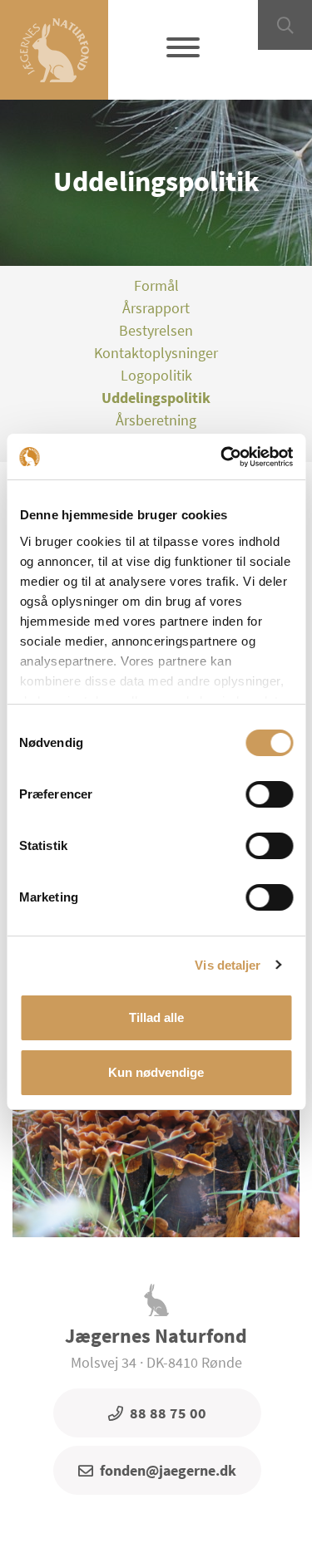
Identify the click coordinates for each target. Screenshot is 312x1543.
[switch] (269, 794)
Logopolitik (156, 375)
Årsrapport (156, 307)
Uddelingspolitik (156, 397)
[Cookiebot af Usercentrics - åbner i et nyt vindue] (222, 457)
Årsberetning (156, 420)
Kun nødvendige (156, 1072)
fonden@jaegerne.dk (168, 1470)
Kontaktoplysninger (156, 352)
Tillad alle (156, 1017)
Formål (156, 285)
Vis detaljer (227, 965)
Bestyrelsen (156, 330)
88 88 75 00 (168, 1413)
